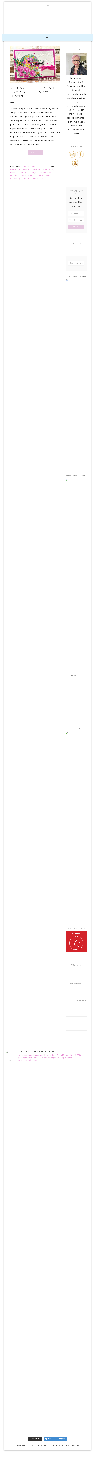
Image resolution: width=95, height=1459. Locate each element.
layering (30, 173)
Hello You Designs (70, 1445)
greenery (14, 173)
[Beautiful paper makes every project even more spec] (15, 1331)
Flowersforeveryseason (42, 170)
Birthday (14, 170)
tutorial (45, 179)
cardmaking (24, 170)
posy (24, 176)
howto (23, 173)
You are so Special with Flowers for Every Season (34, 92)
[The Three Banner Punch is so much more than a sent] (37, 1309)
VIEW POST (35, 152)
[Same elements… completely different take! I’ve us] (37, 1121)
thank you (35, 179)
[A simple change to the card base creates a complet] (58, 1311)
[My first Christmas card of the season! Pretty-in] (15, 1121)
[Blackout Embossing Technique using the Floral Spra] (58, 1161)
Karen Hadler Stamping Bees (47, 20)
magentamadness (43, 173)
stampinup (14, 179)
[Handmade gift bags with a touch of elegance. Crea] (80, 1347)
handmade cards (29, 167)
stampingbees (48, 176)
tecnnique (25, 179)
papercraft (15, 176)
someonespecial (34, 176)
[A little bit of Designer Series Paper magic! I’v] (80, 1117)
